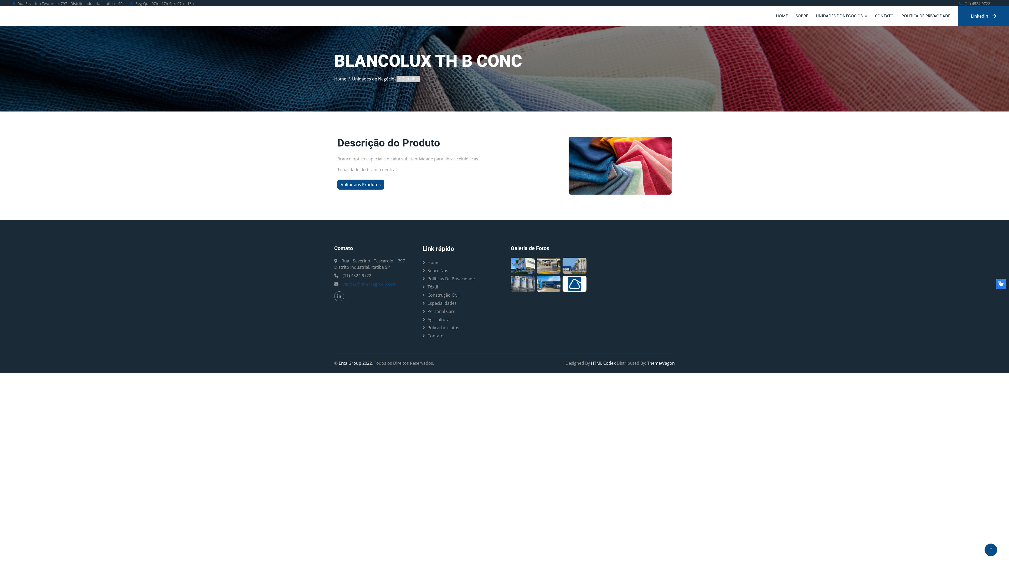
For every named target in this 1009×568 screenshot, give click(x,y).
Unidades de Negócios (839, 15)
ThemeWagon (661, 363)
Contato (884, 15)
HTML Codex (603, 363)
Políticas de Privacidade (451, 279)
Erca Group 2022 (355, 363)
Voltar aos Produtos (361, 184)
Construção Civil (444, 295)
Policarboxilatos (443, 328)
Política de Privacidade (926, 15)
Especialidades (442, 303)
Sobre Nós (438, 270)
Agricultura (439, 319)
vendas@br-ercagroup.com (370, 284)
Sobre (802, 15)
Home (782, 15)
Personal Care (441, 311)
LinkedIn (979, 16)
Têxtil (433, 287)
